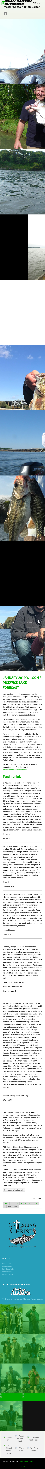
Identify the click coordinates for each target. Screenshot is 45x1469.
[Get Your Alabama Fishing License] (22, 1292)
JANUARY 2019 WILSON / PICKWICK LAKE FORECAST (22, 683)
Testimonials (12, 776)
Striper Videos (7, 1266)
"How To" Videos (8, 1274)
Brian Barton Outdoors (27, 1461)
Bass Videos (6, 1264)
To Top (22, 1467)
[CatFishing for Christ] (22, 1233)
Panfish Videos (7, 1272)
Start (6, 1203)
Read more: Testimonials (14, 1190)
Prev (12, 1203)
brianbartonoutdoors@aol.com (15, 770)
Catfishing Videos (8, 1269)
